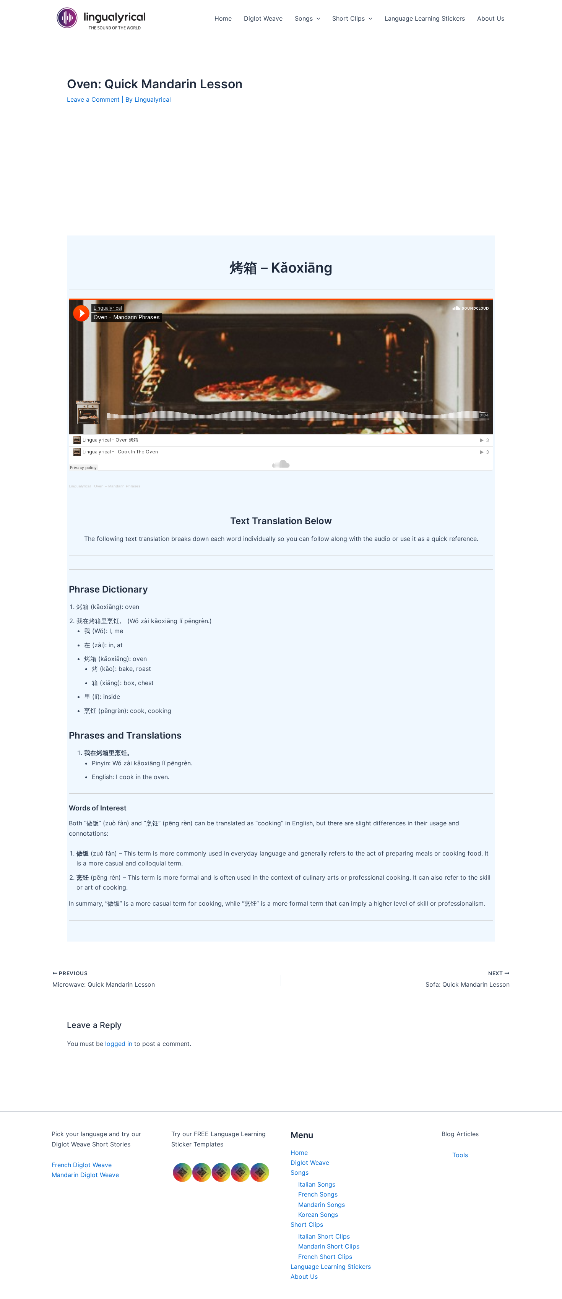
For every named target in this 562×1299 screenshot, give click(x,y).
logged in (118, 1043)
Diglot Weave (310, 1162)
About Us (304, 1276)
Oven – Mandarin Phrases (117, 486)
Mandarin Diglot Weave (85, 1175)
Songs (300, 1172)
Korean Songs (318, 1214)
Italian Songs (316, 1184)
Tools (460, 1155)
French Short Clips (325, 1256)
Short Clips (307, 1224)
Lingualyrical (80, 486)
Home (299, 1152)
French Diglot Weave (82, 1165)
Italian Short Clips (324, 1236)
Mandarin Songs (321, 1204)
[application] (316, 18)
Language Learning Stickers (331, 1266)
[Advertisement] (281, 169)
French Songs (318, 1194)
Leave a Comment (93, 99)
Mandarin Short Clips (328, 1246)
